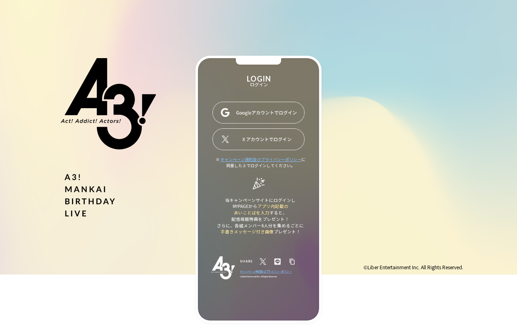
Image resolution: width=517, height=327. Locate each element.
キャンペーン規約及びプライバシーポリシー (261, 159)
